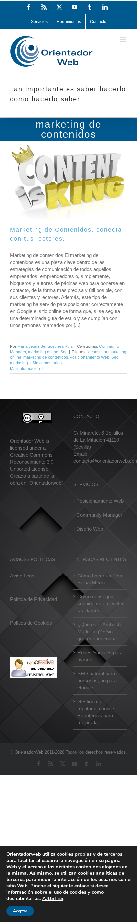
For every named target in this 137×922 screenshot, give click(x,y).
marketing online (43, 352)
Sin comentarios (47, 363)
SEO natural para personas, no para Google (97, 680)
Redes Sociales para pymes (100, 656)
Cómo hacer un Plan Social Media (99, 579)
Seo (64, 352)
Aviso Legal (22, 575)
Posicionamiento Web (89, 357)
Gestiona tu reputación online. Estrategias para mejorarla (96, 712)
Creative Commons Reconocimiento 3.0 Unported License (31, 462)
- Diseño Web (88, 529)
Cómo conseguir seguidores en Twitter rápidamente (100, 603)
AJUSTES (52, 898)
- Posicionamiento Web (98, 501)
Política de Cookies (31, 623)
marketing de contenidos (45, 357)
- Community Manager (97, 515)
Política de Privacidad (33, 599)
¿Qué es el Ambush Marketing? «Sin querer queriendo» (99, 631)
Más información (25, 368)
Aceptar (20, 911)
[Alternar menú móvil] (123, 39)
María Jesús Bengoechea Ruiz (45, 346)
